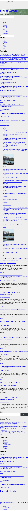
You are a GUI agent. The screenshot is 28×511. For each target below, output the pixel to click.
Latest (4, 127)
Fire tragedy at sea (7, 205)
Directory (5, 30)
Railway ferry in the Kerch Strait (10, 199)
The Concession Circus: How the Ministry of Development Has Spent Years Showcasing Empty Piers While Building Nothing (14, 78)
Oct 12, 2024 (3, 125)
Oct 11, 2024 (3, 342)
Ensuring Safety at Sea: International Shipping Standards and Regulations (12, 398)
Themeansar (3, 503)
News (4, 22)
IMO (7, 31)
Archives (5, 190)
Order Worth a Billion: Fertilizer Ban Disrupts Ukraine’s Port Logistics (12, 105)
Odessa (4, 44)
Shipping (5, 26)
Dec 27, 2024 (3, 116)
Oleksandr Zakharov (11, 82)
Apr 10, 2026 (3, 72)
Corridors (5, 42)
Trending (5, 130)
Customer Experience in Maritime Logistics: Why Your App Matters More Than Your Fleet (14, 68)
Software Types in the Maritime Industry (10, 382)
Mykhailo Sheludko (11, 72)
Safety (4, 29)
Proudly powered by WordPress (7, 502)
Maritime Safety (4, 394)
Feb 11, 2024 (3, 385)
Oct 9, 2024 (3, 370)
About (4, 506)
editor (8, 109)
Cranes (4, 46)
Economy (5, 23)
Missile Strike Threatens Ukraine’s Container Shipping (14, 351)
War (4, 48)
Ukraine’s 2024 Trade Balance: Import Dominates (12, 113)
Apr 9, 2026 (3, 82)
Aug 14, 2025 (3, 109)
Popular (5, 128)
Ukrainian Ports (6, 507)
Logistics (5, 39)
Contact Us (5, 33)
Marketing (5, 27)
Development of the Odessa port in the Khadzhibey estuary (15, 193)
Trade (4, 41)
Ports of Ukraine (8, 10)
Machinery (5, 25)
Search (1, 412)
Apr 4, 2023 (3, 402)
